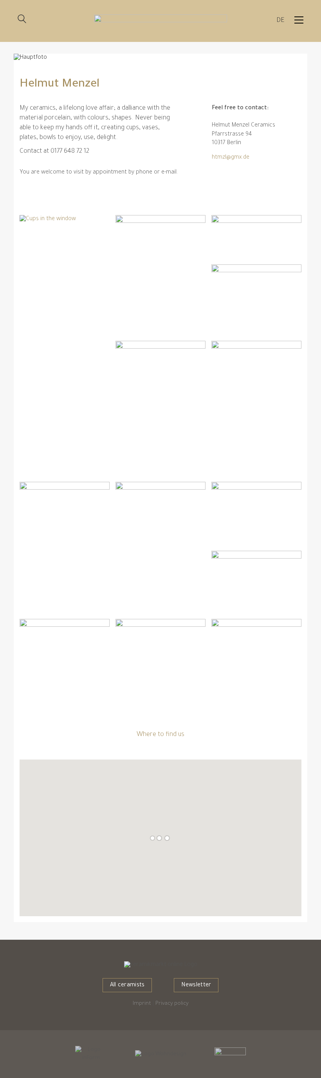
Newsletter (196, 985)
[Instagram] (217, 175)
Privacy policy (172, 1004)
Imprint (142, 1004)
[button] (298, 19)
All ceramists (127, 985)
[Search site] (22, 20)
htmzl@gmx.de (230, 158)
